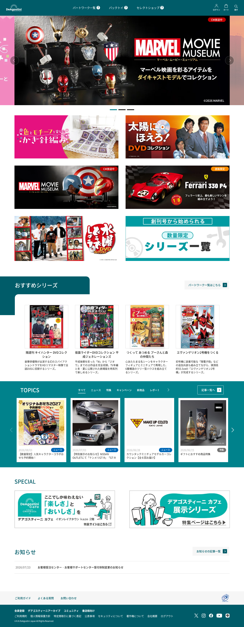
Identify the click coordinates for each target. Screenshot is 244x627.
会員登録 (19, 610)
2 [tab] (122, 109)
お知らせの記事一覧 (208, 551)
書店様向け (88, 610)
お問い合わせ (69, 598)
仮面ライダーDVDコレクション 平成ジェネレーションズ (97, 354)
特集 (108, 390)
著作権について (135, 616)
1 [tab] (113, 109)
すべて (82, 390)
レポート (155, 390)
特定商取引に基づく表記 (67, 616)
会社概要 (152, 616)
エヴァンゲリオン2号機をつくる (197, 352)
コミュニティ (71, 610)
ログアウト (167, 616)
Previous (14, 60)
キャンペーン (124, 390)
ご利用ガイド (23, 598)
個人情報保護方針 (40, 616)
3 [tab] (130, 109)
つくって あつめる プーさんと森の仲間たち (147, 354)
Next (229, 60)
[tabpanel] (122, 60)
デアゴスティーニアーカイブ (44, 610)
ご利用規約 (20, 616)
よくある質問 (46, 598)
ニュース (96, 390)
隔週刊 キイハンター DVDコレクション (46, 354)
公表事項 (90, 616)
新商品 (141, 390)
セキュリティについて (110, 616)
